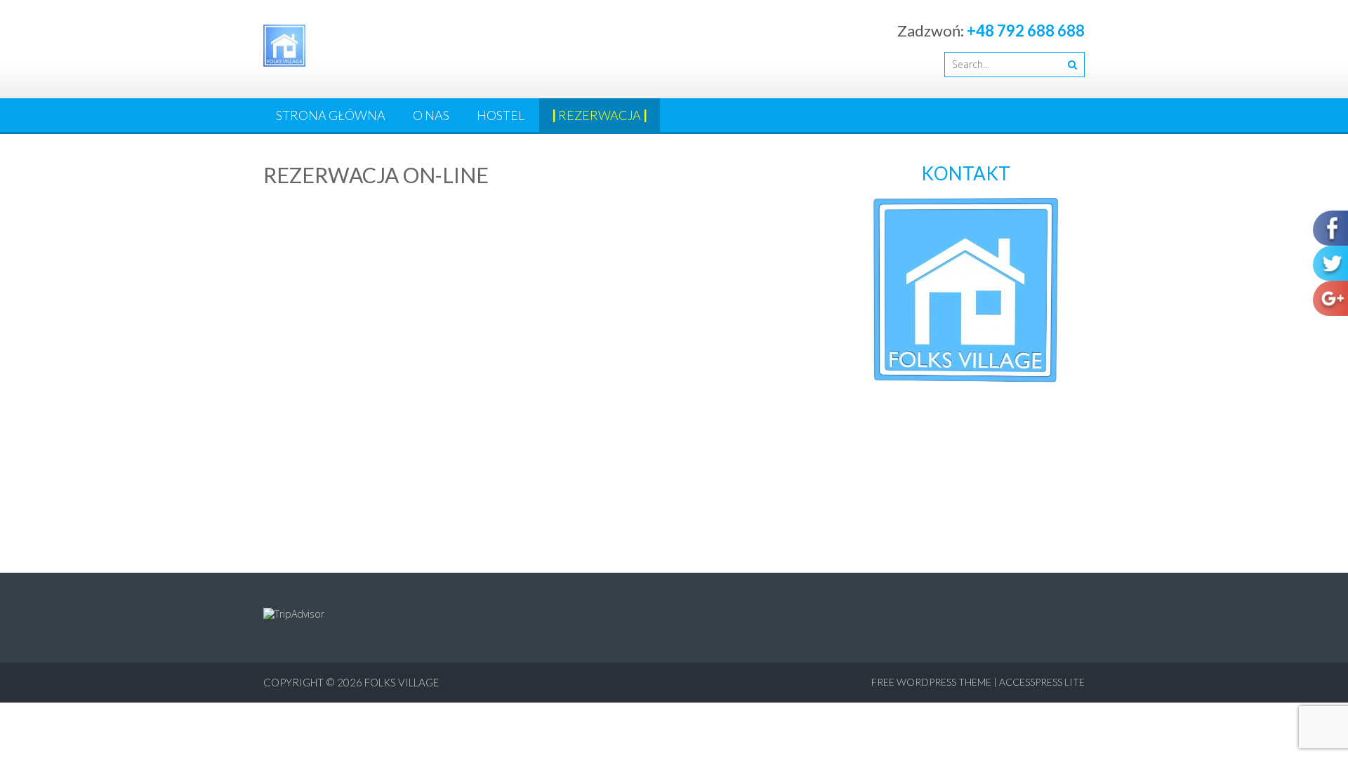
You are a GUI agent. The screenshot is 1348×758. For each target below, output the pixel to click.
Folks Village (401, 682)
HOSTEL (500, 115)
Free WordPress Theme (931, 682)
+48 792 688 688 (1026, 30)
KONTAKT (965, 173)
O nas (431, 115)
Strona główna (330, 115)
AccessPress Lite (1042, 682)
